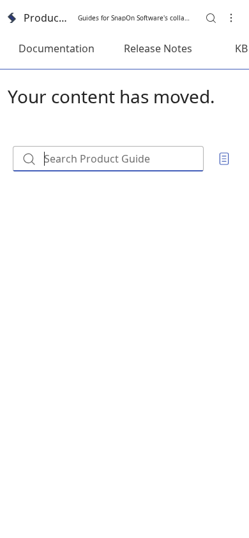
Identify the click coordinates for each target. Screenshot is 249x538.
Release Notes (158, 48)
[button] (210, 18)
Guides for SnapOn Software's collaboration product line (135, 18)
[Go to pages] (224, 158)
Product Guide (47, 18)
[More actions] (231, 18)
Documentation (56, 48)
